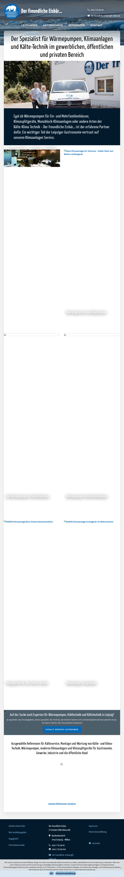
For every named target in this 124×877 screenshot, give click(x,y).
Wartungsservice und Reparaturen (86, 312)
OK (51, 873)
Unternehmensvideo (17, 845)
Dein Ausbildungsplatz (18, 832)
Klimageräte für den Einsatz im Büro (27, 683)
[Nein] (121, 868)
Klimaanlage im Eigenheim (81, 683)
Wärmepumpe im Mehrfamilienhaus (87, 496)
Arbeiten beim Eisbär (17, 825)
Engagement (13, 838)
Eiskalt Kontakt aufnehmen (62, 729)
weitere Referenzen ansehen (62, 803)
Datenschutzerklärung (97, 831)
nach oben (96, 843)
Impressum (93, 825)
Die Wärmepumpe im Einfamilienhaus (27, 496)
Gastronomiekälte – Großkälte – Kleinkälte (31, 148)
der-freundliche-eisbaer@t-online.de (105, 15)
